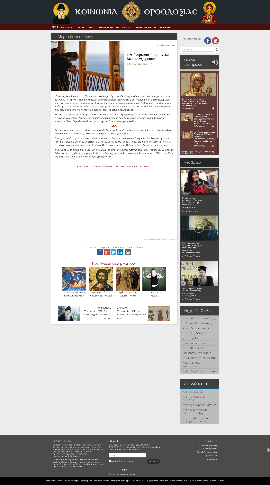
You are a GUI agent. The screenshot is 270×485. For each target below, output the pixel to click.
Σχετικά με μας (106, 27)
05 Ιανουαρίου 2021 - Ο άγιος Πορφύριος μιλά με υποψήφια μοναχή (97, 314)
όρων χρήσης (127, 461)
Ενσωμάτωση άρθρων (145, 27)
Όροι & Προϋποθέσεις (207, 449)
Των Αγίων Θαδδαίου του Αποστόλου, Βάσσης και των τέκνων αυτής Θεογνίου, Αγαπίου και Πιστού (204, 118)
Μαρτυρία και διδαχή (75, 36)
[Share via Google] (107, 252)
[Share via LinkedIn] (120, 252)
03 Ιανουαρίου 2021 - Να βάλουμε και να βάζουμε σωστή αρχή (131, 314)
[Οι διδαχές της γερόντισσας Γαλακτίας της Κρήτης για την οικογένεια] (199, 182)
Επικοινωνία (164, 27)
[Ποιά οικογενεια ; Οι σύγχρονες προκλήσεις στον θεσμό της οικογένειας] (199, 228)
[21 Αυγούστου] (187, 117)
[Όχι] (266, 481)
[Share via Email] (128, 252)
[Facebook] (207, 40)
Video (91, 27)
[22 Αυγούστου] (198, 84)
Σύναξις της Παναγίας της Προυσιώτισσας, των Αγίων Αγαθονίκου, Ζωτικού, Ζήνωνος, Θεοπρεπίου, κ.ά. (196, 102)
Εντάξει (221, 481)
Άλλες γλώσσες (123, 27)
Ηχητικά (80, 27)
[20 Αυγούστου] (187, 135)
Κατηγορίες (66, 27)
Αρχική (55, 27)
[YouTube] (215, 40)
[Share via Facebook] (100, 252)
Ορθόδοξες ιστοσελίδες (207, 452)
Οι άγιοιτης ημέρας (193, 62)
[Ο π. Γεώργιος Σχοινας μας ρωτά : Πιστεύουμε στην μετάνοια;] (199, 273)
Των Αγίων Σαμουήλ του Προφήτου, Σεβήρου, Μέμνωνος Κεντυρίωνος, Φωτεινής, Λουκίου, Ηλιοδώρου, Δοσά (204, 137)
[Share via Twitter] (113, 252)
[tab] (199, 318)
